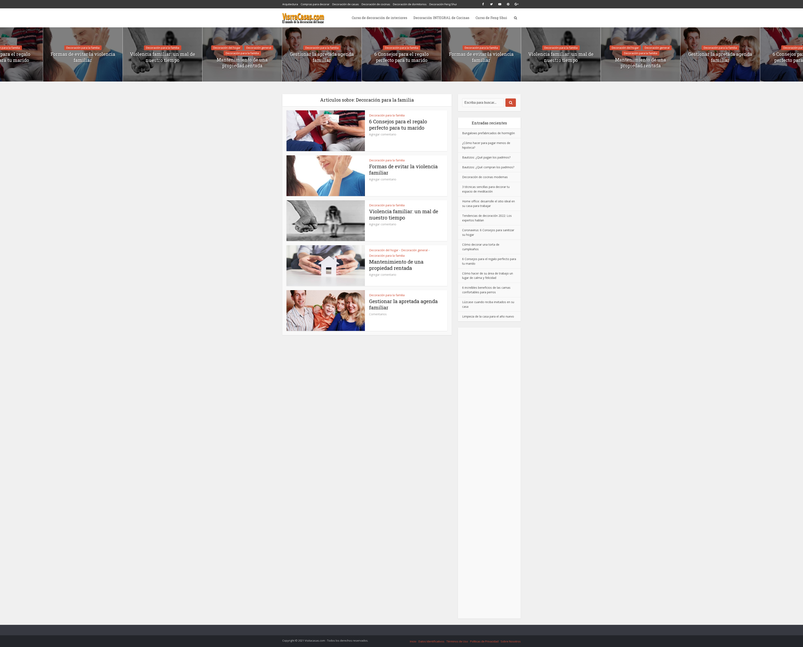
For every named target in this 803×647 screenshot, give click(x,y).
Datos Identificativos (431, 641)
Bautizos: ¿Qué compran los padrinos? (488, 167)
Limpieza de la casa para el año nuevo (488, 316)
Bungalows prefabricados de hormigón (488, 133)
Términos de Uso (457, 641)
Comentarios (378, 314)
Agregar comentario (382, 134)
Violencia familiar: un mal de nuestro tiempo (162, 57)
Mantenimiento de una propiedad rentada (242, 63)
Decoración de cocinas (376, 4)
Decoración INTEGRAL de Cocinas (441, 17)
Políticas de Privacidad (484, 641)
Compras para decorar (315, 4)
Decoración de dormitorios (410, 4)
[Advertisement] (489, 473)
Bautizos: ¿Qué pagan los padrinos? (486, 157)
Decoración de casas (345, 4)
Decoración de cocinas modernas (485, 177)
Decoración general (258, 48)
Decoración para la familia (83, 48)
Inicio (413, 641)
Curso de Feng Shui (491, 17)
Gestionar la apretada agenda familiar (322, 57)
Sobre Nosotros (511, 641)
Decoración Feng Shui (443, 4)
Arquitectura (290, 4)
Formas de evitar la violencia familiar (83, 57)
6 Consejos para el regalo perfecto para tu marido (401, 57)
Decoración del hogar (226, 48)
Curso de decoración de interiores (379, 17)
